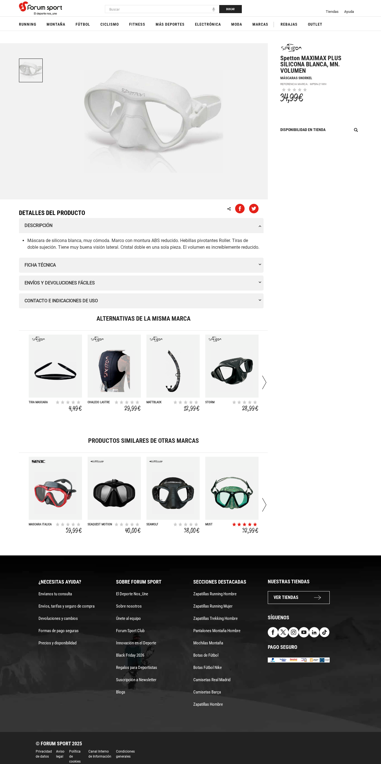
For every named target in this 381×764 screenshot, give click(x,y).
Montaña (56, 24)
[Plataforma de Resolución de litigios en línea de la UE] (324, 659)
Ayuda (349, 11)
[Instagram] (293, 631)
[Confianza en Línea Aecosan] (314, 659)
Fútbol (83, 24)
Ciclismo (109, 24)
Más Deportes (170, 24)
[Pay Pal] (273, 659)
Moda (236, 24)
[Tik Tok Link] (324, 631)
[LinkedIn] (314, 631)
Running (27, 24)
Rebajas (289, 24)
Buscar (230, 9)
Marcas (260, 24)
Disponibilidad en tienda (302, 129)
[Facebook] (273, 631)
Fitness (137, 24)
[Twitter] (283, 631)
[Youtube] (304, 631)
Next (264, 382)
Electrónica (208, 24)
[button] (369, 744)
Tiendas (332, 11)
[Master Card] (293, 659)
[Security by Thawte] (304, 659)
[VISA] (283, 659)
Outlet (315, 24)
